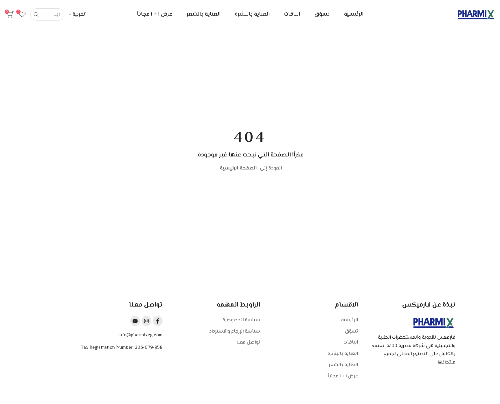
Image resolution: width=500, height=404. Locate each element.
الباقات (350, 342)
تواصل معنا (248, 342)
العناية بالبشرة (343, 353)
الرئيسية (349, 320)
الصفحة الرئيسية (238, 168)
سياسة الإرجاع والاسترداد (234, 331)
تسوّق (351, 331)
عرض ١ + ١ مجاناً (343, 376)
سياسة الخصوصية (241, 320)
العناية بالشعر (343, 365)
